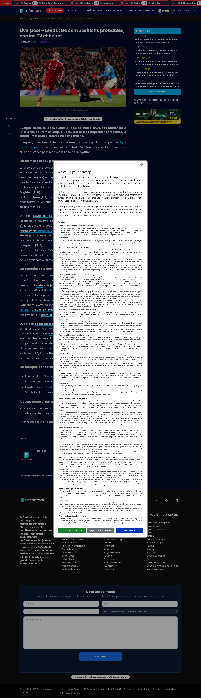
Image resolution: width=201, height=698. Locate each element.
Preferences (129, 530)
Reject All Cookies (100, 530)
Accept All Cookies (71, 530)
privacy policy (95, 215)
